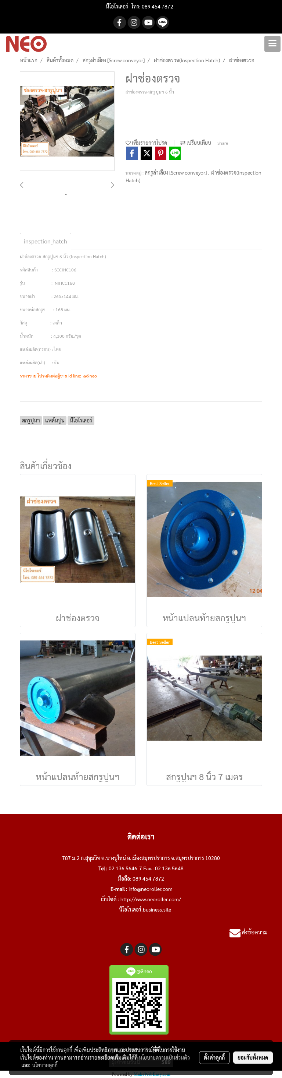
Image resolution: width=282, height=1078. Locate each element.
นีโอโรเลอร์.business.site (145, 909)
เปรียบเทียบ (198, 142)
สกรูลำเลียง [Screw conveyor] (176, 172)
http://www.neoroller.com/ (150, 899)
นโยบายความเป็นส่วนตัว (164, 1057)
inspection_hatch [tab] (45, 241)
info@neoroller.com (151, 888)
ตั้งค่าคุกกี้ (214, 1057)
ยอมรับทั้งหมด (253, 1057)
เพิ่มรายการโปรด (149, 142)
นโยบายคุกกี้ (45, 1065)
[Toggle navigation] (272, 44)
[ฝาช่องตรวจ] (67, 121)
